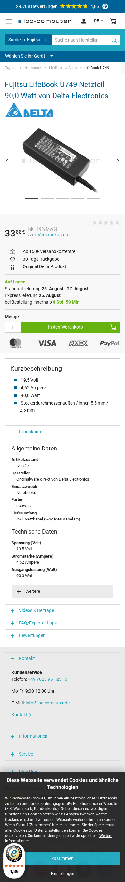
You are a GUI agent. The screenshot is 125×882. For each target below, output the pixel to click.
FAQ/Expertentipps (38, 622)
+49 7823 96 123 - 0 (47, 679)
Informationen (33, 736)
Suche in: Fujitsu (24, 39)
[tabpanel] (62, 161)
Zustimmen (62, 858)
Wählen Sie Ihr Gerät (25, 56)
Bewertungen (32, 635)
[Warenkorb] (113, 21)
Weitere (32, 591)
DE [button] (96, 20)
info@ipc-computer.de (48, 702)
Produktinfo (31, 431)
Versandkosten (53, 234)
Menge (12, 316)
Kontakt (27, 658)
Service (26, 754)
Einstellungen (62, 873)
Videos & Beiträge (36, 610)
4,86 (57, 6)
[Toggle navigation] (9, 21)
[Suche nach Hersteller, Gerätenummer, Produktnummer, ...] (114, 39)
